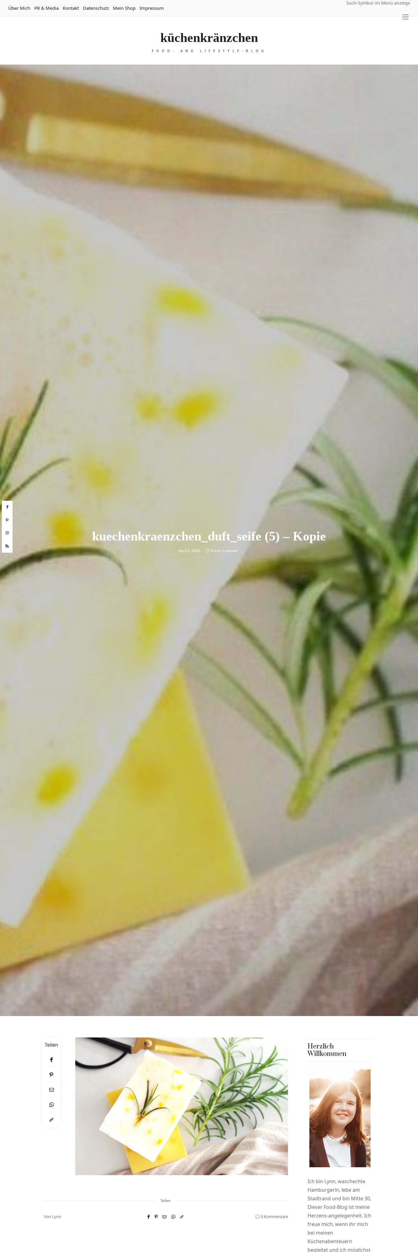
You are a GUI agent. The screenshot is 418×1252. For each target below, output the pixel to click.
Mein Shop (124, 8)
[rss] (7, 546)
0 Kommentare (274, 1216)
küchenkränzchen (209, 38)
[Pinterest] (51, 1074)
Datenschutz (96, 8)
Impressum (152, 8)
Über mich (19, 8)
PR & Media (46, 8)
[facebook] (7, 507)
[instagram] (7, 533)
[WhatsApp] (51, 1104)
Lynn (56, 1216)
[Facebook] (51, 1059)
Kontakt (71, 8)
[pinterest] (7, 520)
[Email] (51, 1089)
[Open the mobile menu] (405, 17)
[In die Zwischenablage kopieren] (51, 1119)
